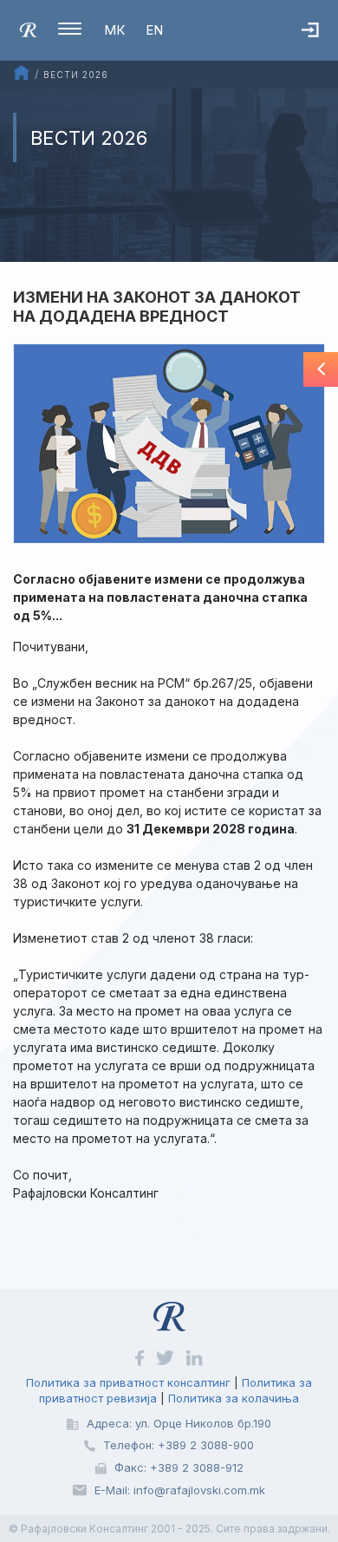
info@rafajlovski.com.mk (199, 1490)
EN (154, 30)
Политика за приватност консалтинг (128, 1382)
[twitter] (167, 1356)
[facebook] (140, 1356)
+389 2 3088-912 (197, 1467)
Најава (320, 47)
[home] (28, 29)
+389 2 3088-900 (206, 1445)
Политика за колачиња (233, 1398)
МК (114, 30)
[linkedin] (194, 1356)
